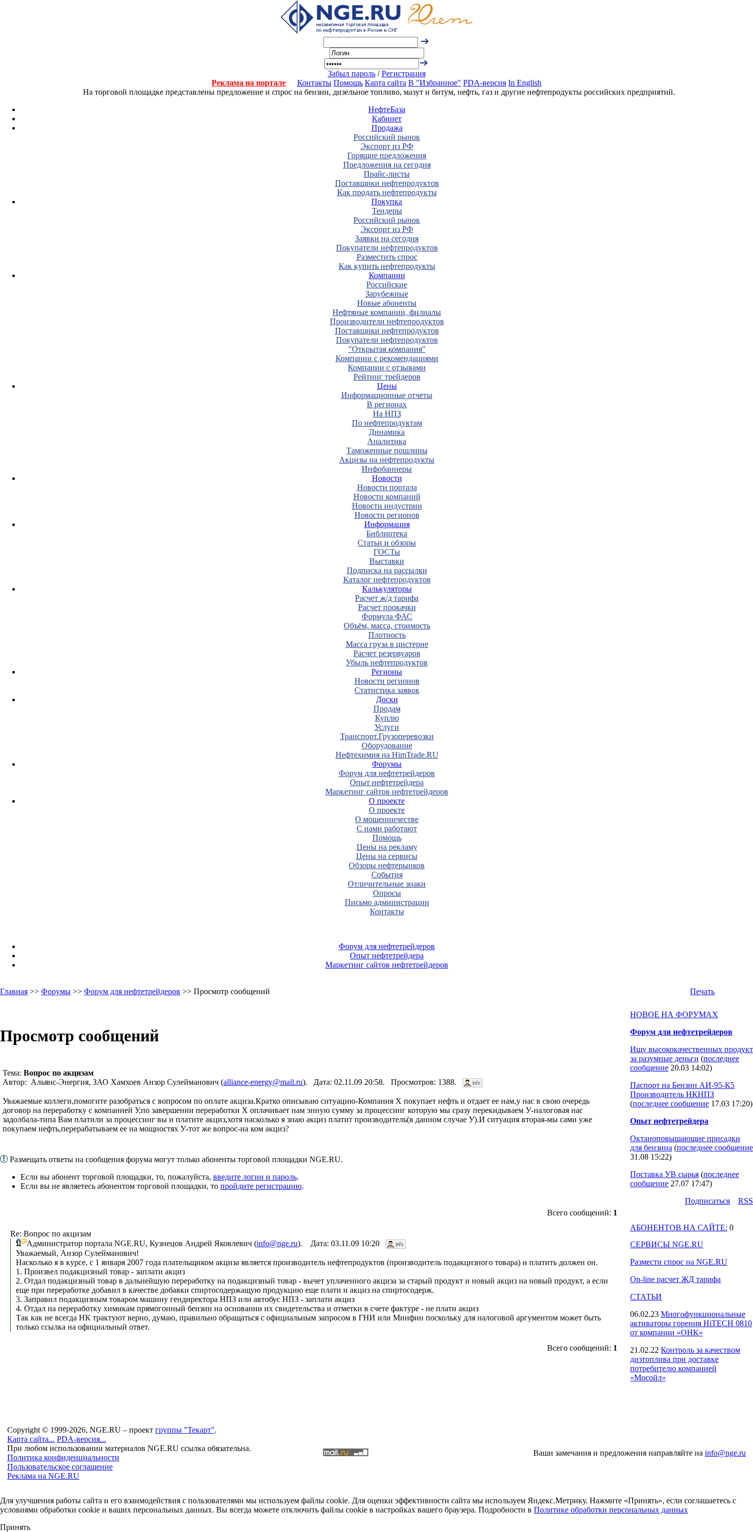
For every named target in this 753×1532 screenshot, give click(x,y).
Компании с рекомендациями (387, 358)
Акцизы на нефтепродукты (386, 459)
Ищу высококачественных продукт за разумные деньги (691, 1054)
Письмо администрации (387, 902)
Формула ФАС (387, 616)
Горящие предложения (386, 155)
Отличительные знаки (387, 883)
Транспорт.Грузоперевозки (387, 736)
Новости (387, 478)
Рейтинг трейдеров (387, 376)
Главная (14, 991)
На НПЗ (387, 413)
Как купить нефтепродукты (387, 266)
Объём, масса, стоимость (387, 625)
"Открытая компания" (387, 349)
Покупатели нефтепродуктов (387, 247)
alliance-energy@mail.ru (263, 1082)
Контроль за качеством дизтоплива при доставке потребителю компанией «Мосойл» (685, 1364)
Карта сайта (385, 82)
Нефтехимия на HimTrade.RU (387, 754)
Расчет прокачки (387, 607)
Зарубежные (386, 293)
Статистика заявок (387, 690)
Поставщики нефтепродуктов (387, 183)
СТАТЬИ (646, 1296)
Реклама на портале (249, 82)
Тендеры (387, 210)
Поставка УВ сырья (664, 1174)
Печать (702, 991)
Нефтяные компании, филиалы (386, 312)
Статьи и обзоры (387, 542)
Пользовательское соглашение (60, 1466)
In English (524, 82)
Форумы (387, 764)
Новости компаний (387, 496)
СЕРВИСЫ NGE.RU (666, 1244)
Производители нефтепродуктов (387, 321)
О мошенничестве (387, 819)
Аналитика (386, 441)
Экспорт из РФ (387, 146)
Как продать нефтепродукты (387, 192)
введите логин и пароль (255, 1176)
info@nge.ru (277, 1243)
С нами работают (387, 828)
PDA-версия (484, 82)
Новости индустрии (387, 505)
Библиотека (386, 533)
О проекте (387, 800)
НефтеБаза (386, 109)
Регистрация (404, 73)
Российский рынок (386, 137)
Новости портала (387, 487)
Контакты (314, 82)
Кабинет (387, 118)
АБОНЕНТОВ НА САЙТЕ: (678, 1227)
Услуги (386, 727)
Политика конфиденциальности (63, 1457)
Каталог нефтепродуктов (387, 579)
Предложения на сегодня (387, 164)
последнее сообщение (671, 1103)
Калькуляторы (387, 588)
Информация (387, 524)
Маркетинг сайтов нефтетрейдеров (386, 791)
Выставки (386, 561)
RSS (745, 1201)
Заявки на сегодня (387, 238)
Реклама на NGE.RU (43, 1476)
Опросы (387, 893)
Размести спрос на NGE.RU (678, 1261)
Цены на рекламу (387, 847)
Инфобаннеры (387, 469)
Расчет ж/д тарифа (387, 598)
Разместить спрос (387, 257)
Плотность (387, 635)
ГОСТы (386, 552)
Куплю (387, 717)
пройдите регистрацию (261, 1186)
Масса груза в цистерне (387, 644)
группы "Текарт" (185, 1429)
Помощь (348, 82)
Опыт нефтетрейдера (387, 782)
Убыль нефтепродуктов (387, 662)
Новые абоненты (386, 303)
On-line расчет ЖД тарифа (675, 1279)
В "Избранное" (434, 82)
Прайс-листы (387, 174)
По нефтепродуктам (387, 422)
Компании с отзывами (387, 367)
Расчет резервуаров (387, 653)
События (387, 874)
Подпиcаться (707, 1201)
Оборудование (387, 745)
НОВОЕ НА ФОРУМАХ (674, 1014)
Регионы (386, 671)
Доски (387, 699)
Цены (387, 386)
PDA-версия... (81, 1439)
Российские (386, 284)
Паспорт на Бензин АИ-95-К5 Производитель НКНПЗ (682, 1090)
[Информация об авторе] (473, 1082)
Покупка (386, 201)
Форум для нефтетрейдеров (387, 773)
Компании (387, 275)
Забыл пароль (351, 73)
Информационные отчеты (386, 395)
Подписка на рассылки (387, 570)
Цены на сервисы (386, 856)
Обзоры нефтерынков (387, 865)
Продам (387, 708)
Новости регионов (387, 515)
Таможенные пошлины (387, 450)
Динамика (387, 432)
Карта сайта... (31, 1439)
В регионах (387, 404)
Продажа (387, 127)
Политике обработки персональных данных (611, 1509)
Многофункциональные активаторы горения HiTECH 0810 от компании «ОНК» (691, 1323)
